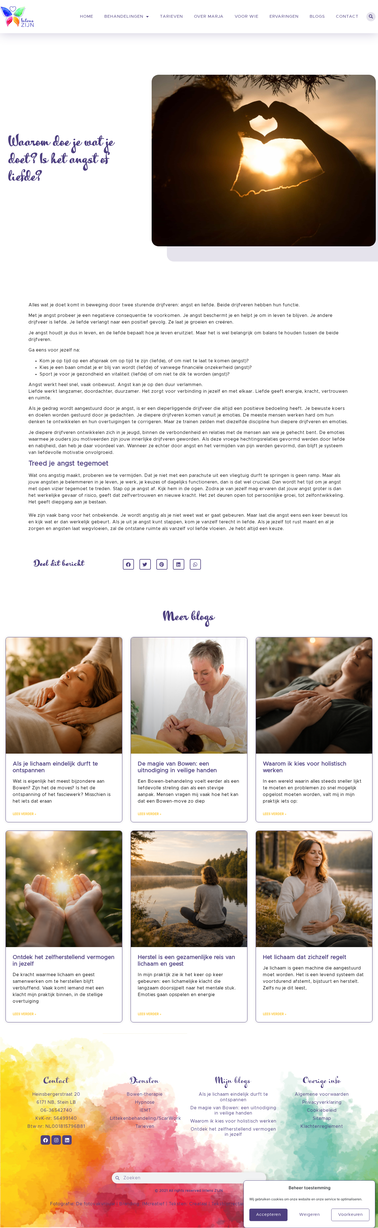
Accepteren (268, 1215)
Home (86, 16)
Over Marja (209, 16)
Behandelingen (123, 16)
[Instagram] (56, 1140)
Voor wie (246, 16)
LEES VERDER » (24, 814)
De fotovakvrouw (95, 1204)
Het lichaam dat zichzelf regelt (304, 957)
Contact (347, 16)
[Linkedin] (67, 1140)
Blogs (317, 16)
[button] (371, 16)
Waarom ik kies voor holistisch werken (233, 1121)
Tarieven (171, 16)
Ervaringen (284, 16)
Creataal (199, 1204)
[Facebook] (45, 1140)
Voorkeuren (350, 1215)
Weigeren (309, 1215)
